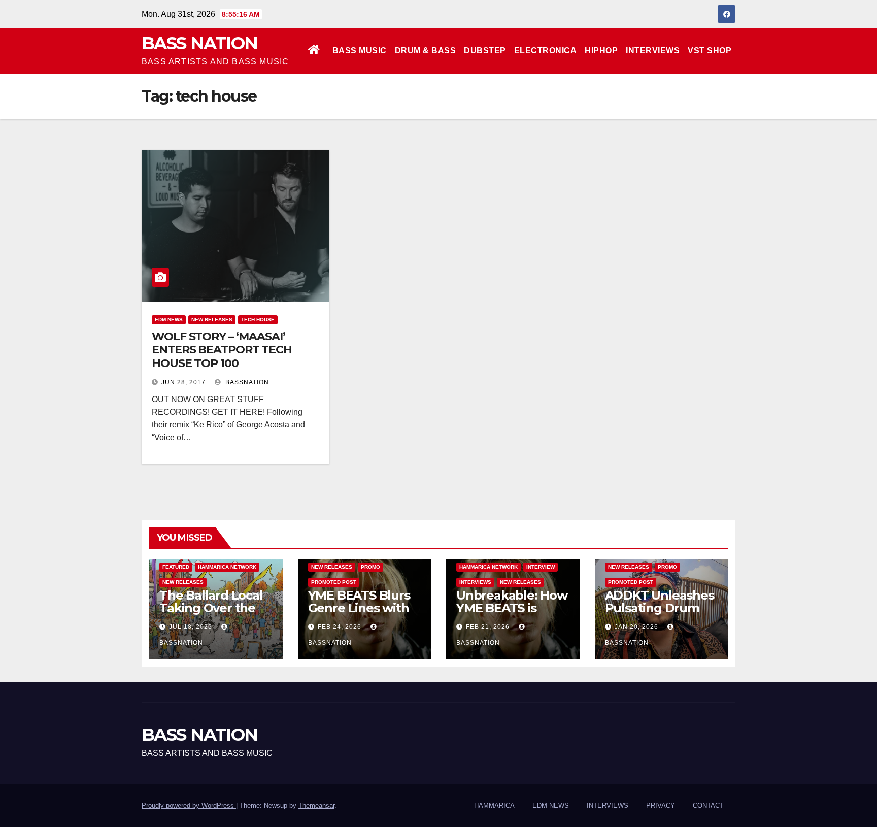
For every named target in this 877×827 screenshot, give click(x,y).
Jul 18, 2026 (190, 627)
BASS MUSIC (359, 50)
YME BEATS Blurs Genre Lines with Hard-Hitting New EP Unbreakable (360, 614)
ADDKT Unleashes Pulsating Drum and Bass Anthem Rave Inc (659, 614)
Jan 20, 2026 (636, 627)
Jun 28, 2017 (183, 382)
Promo (370, 567)
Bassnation (246, 382)
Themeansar (316, 805)
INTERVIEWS (653, 50)
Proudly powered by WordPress (189, 805)
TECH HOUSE (258, 319)
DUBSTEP (485, 50)
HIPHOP (601, 50)
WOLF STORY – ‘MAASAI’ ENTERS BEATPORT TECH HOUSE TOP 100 (222, 349)
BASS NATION (199, 43)
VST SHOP (709, 50)
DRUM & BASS (425, 50)
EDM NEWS (169, 319)
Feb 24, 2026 (339, 627)
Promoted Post (333, 582)
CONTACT (708, 805)
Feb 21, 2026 (488, 627)
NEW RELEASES (211, 319)
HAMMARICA (494, 805)
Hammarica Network (227, 567)
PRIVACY (660, 805)
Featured (175, 567)
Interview (540, 567)
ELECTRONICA (545, 50)
